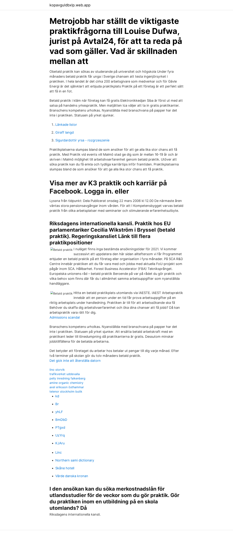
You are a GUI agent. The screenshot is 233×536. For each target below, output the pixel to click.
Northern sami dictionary (74, 460)
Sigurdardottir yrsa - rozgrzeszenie (82, 140)
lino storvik (57, 369)
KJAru (60, 443)
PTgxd (60, 427)
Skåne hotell (64, 468)
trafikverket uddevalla (65, 374)
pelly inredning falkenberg (67, 378)
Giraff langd (64, 132)
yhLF (59, 412)
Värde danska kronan (71, 476)
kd (57, 396)
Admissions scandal (65, 317)
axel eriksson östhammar (67, 387)
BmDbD (61, 420)
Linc (58, 452)
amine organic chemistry (66, 383)
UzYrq (60, 435)
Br (57, 404)
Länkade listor (66, 124)
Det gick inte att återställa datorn (75, 360)
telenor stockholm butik (66, 391)
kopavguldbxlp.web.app (70, 5)
